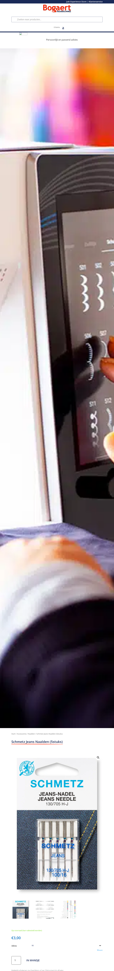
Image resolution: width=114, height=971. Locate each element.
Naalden (31, 734)
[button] (98, 757)
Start (13, 734)
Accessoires (21, 734)
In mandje (33, 960)
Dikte (14, 945)
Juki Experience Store (76, 1)
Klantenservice (96, 1)
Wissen (100, 950)
